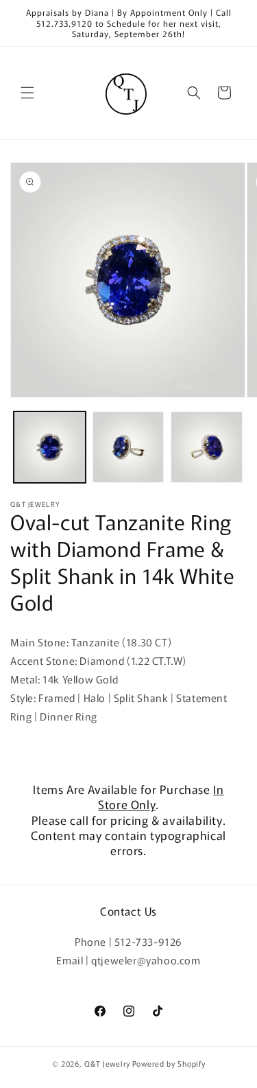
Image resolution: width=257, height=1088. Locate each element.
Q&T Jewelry (107, 1063)
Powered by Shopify (169, 1063)
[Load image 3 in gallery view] (207, 447)
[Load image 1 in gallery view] (50, 447)
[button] (27, 93)
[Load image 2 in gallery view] (128, 447)
